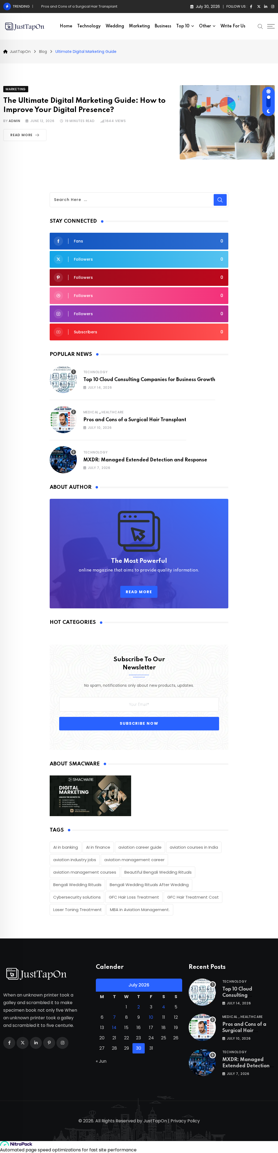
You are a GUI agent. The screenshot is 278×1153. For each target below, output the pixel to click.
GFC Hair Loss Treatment (134, 897)
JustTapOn (155, 1121)
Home (66, 26)
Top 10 (182, 26)
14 (114, 1027)
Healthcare (113, 412)
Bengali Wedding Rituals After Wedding (149, 884)
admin (14, 121)
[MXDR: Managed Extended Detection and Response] (63, 459)
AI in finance (98, 847)
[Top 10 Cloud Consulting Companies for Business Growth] (63, 379)
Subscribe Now (139, 723)
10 (151, 1017)
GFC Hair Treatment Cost (193, 897)
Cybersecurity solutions (77, 897)
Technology (89, 26)
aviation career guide (140, 847)
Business (163, 26)
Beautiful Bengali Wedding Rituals (158, 872)
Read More (21, 135)
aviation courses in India (194, 847)
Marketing (139, 26)
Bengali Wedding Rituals (77, 884)
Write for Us (232, 26)
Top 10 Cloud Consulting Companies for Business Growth (149, 379)
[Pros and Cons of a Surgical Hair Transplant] (63, 419)
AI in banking (65, 847)
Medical (91, 412)
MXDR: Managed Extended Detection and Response (86, 6)
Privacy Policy (185, 1121)
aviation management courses (84, 872)
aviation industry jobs (74, 860)
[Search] (260, 26)
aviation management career (134, 860)
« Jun (101, 1061)
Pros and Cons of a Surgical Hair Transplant (134, 419)
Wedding (115, 26)
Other (205, 26)
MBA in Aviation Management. (140, 909)
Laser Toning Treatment (77, 909)
